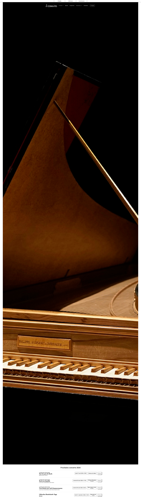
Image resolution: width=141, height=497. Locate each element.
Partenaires (86, 5)
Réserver (99, 473)
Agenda (66, 5)
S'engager (92, 5)
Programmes (72, 5)
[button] (61, 6)
